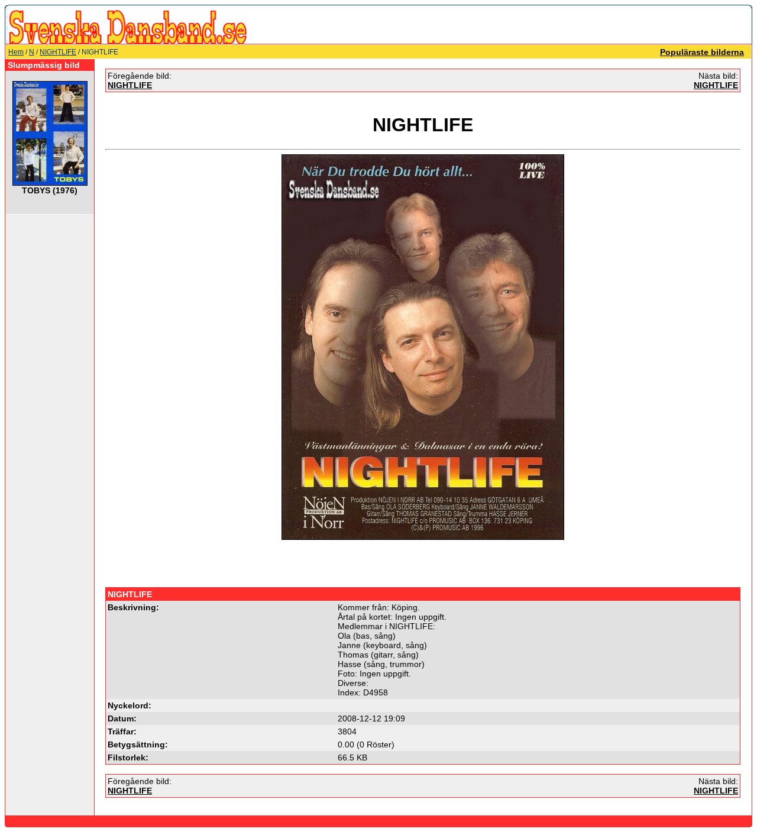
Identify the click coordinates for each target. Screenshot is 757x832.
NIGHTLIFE (58, 52)
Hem (16, 52)
